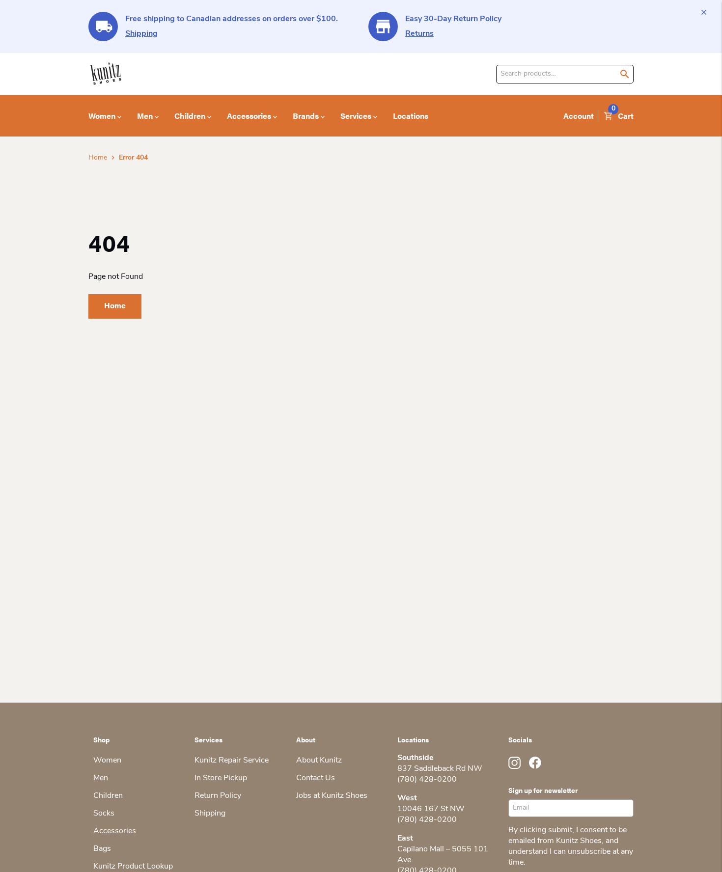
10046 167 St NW (431, 809)
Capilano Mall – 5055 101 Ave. (442, 854)
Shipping (141, 34)
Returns (419, 34)
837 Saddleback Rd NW (439, 769)
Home (97, 158)
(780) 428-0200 (427, 780)
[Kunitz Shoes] (105, 74)
